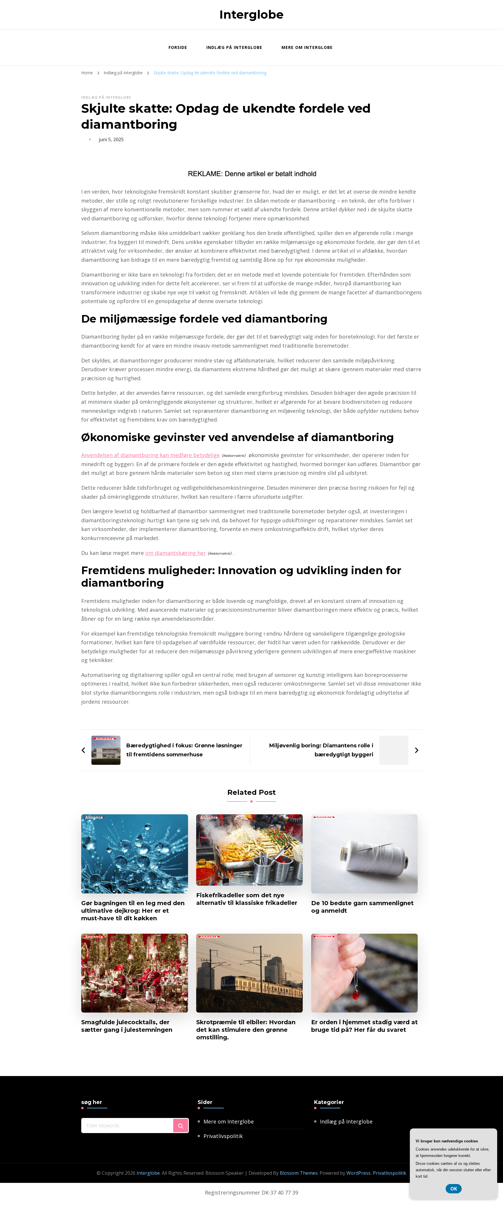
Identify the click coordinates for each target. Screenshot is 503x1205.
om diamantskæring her (175, 552)
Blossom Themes (299, 1173)
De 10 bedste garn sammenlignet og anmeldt (362, 907)
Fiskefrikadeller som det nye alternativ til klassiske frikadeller (246, 899)
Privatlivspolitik (223, 1136)
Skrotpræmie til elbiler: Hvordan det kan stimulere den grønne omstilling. (245, 1030)
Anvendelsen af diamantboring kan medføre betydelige (150, 455)
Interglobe (251, 14)
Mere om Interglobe (307, 47)
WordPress (358, 1173)
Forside (178, 47)
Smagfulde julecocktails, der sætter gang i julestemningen (126, 1026)
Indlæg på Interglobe (234, 47)
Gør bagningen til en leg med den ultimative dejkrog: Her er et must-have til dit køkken (133, 911)
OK (453, 1188)
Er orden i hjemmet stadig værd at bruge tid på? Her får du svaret (364, 1026)
